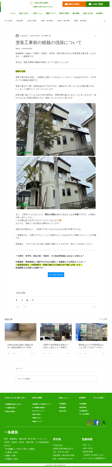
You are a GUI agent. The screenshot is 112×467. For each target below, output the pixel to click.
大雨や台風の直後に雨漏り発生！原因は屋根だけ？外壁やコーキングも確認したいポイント (20, 346)
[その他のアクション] (95, 35)
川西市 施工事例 (47, 21)
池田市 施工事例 (80, 21)
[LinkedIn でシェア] (27, 300)
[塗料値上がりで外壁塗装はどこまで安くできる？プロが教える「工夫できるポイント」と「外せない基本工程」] (91, 332)
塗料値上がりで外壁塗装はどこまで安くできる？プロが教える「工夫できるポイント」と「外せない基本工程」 (91, 346)
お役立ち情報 (31, 21)
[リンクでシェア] (33, 300)
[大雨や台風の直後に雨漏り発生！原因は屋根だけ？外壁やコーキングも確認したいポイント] (20, 332)
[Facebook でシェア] (17, 300)
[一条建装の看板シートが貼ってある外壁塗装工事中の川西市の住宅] (56, 332)
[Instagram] (89, 422)
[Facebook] (96, 422)
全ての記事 (8, 21)
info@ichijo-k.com (65, 459)
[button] (24, 13)
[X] (104, 422)
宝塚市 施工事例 (63, 21)
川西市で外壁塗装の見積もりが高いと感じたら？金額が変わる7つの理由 (55, 346)
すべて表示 (103, 319)
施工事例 (20, 21)
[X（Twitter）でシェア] (22, 300)
